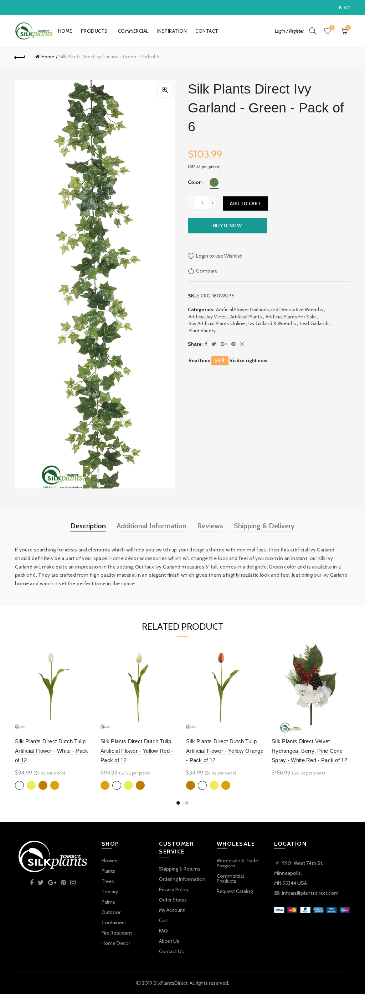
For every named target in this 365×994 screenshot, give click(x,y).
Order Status (173, 900)
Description (88, 526)
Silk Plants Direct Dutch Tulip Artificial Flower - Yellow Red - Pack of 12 (137, 750)
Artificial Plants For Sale (291, 316)
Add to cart (245, 203)
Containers (114, 922)
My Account (172, 910)
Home (65, 31)
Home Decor (116, 943)
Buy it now (227, 225)
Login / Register (289, 31)
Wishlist (332, 28)
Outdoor (111, 912)
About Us (169, 941)
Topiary (110, 891)
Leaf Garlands (315, 323)
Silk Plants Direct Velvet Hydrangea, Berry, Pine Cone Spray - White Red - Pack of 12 (309, 750)
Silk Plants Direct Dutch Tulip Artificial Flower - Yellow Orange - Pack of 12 (224, 750)
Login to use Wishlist (218, 255)
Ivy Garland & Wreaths (272, 323)
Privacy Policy (174, 889)
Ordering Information (182, 879)
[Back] (20, 56)
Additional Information (151, 526)
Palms (108, 902)
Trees (108, 881)
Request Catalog (235, 891)
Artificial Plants (246, 316)
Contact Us (171, 951)
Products (94, 31)
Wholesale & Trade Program (237, 863)
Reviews (210, 526)
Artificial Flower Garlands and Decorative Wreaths (269, 309)
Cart (163, 920)
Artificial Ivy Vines (208, 316)
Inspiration (172, 31)
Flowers (110, 860)
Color (194, 182)
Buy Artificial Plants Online (217, 323)
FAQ (163, 930)
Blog (344, 7)
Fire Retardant (117, 933)
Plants (108, 871)
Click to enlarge (165, 90)
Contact (207, 31)
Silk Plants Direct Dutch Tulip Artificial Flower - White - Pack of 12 (51, 750)
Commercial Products (230, 878)
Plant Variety (202, 330)
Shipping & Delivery (264, 526)
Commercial (133, 31)
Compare (206, 270)
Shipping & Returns (179, 869)
